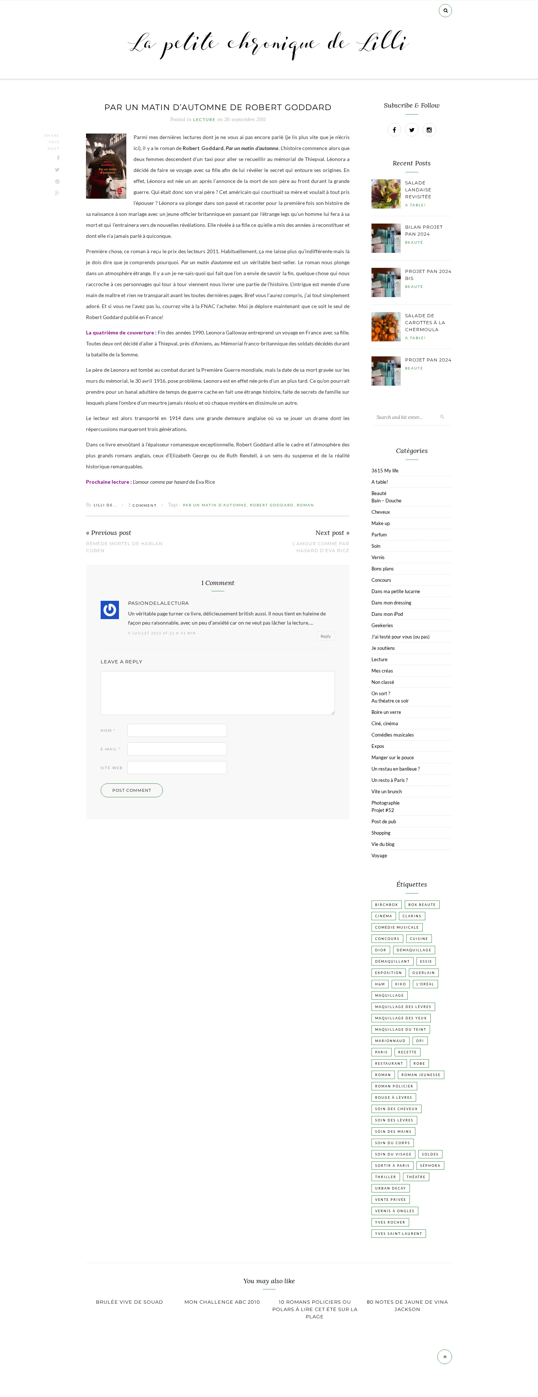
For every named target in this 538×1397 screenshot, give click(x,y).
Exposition (388, 973)
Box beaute (422, 905)
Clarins (412, 916)
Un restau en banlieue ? (395, 769)
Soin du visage (393, 1154)
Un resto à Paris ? (389, 780)
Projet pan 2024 (428, 360)
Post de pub (383, 821)
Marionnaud (390, 1041)
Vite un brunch (386, 791)
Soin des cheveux (396, 1109)
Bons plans (382, 569)
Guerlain (423, 973)
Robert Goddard (272, 505)
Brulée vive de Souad (129, 1302)
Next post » (332, 532)
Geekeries (382, 625)
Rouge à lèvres (393, 1097)
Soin (375, 546)
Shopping (381, 833)
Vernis (378, 557)
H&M (380, 984)
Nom (108, 730)
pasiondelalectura (158, 603)
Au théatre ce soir (390, 701)
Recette (407, 1052)
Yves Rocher (390, 1222)
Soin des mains (393, 1132)
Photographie (385, 803)
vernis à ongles (395, 1211)
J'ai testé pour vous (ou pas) (400, 637)
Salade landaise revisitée (418, 189)
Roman (305, 505)
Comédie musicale (397, 927)
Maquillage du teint (400, 1029)
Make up (380, 523)
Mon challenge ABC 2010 (222, 1302)
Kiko (400, 984)
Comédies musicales (392, 735)
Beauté (414, 242)
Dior (380, 950)
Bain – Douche (386, 500)
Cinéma (383, 916)
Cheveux (380, 512)
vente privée (390, 1200)
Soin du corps (392, 1143)
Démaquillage (414, 950)
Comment (142, 505)
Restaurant (389, 1063)
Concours (381, 580)
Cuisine (419, 939)
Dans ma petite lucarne (395, 591)
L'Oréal (425, 984)
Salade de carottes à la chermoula (425, 322)
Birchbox (386, 905)
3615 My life (385, 470)
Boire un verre (386, 712)
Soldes (430, 1154)
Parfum (379, 535)
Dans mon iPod (387, 614)
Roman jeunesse (421, 1075)
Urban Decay (390, 1188)
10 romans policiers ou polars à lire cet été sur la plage (315, 1309)
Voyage (379, 855)
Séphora (430, 1166)
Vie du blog (383, 844)
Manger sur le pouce (392, 757)
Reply (326, 636)
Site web (112, 767)
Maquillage (389, 995)
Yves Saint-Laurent (398, 1234)
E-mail (111, 749)
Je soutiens (383, 648)
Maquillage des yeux (401, 1018)
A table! (415, 205)
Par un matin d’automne (215, 505)
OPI (420, 1041)
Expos (377, 746)
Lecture (204, 119)
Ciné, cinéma (384, 723)
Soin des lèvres (394, 1120)
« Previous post (108, 532)
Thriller (385, 1177)
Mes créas (382, 671)
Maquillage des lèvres (403, 1007)
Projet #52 (382, 810)
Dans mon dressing (391, 603)
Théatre (416, 1177)
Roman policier (394, 1086)
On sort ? (380, 693)
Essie (426, 961)
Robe (419, 1063)
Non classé (382, 682)
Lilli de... (105, 505)
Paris (381, 1052)
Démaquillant (392, 961)
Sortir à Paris (392, 1166)
